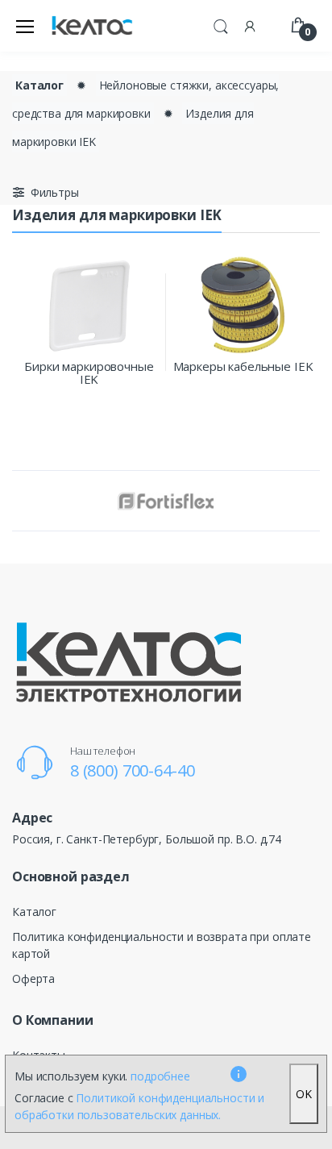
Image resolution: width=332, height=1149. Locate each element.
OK (304, 1093)
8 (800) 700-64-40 (132, 770)
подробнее (160, 1076)
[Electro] (92, 26)
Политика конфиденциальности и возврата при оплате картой (161, 945)
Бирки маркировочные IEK (88, 372)
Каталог (39, 85)
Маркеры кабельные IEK (243, 366)
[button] (221, 24)
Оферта (33, 978)
